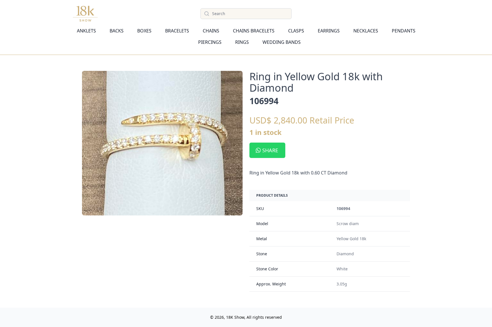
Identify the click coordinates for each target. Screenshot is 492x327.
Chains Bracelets (253, 31)
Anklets (86, 31)
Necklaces (365, 31)
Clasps (296, 31)
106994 (343, 208)
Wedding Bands (282, 42)
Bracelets (177, 31)
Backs (117, 31)
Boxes (144, 31)
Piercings (210, 42)
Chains (211, 31)
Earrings (329, 31)
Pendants (403, 31)
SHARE (270, 150)
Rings (242, 42)
